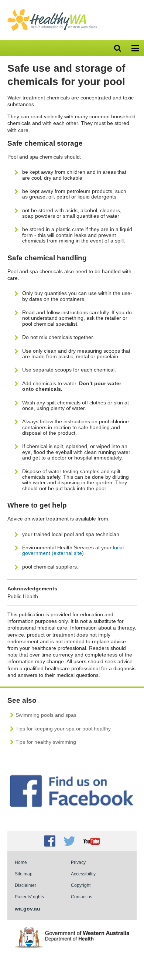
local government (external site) (73, 550)
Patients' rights (29, 896)
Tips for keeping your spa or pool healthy (63, 729)
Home (21, 862)
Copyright (80, 885)
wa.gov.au (27, 909)
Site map (23, 873)
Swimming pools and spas (46, 715)
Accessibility (83, 873)
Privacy (78, 862)
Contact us (81, 896)
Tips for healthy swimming (46, 742)
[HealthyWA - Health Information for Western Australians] (52, 11)
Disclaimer (25, 885)
